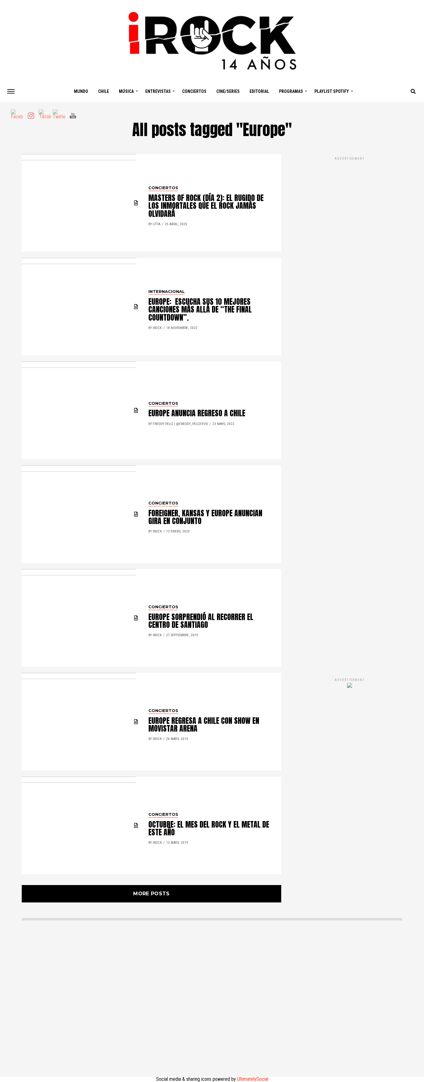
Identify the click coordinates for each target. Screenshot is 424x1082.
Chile (103, 91)
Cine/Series (228, 91)
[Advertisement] (349, 411)
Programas (291, 91)
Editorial (259, 91)
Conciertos (194, 91)
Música (126, 91)
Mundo (81, 91)
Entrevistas (158, 91)
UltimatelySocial (252, 1079)
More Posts (151, 894)
